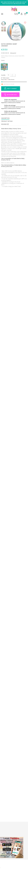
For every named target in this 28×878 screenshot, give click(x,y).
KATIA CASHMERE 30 (14, 537)
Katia (14, 225)
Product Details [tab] (7, 121)
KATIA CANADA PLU (14, 341)
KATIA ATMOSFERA (14, 418)
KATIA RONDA (14, 803)
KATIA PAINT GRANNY (14, 610)
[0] (25, 14)
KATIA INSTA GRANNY (14, 495)
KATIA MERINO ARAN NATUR (14, 268)
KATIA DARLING (14, 576)
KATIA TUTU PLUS (14, 726)
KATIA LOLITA (14, 302)
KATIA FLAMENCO (14, 687)
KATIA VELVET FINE (14, 229)
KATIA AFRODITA (14, 769)
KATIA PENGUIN (14, 649)
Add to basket (12, 88)
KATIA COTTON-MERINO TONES (14, 456)
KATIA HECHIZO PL (14, 379)
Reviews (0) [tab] (5, 124)
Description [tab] (5, 118)
